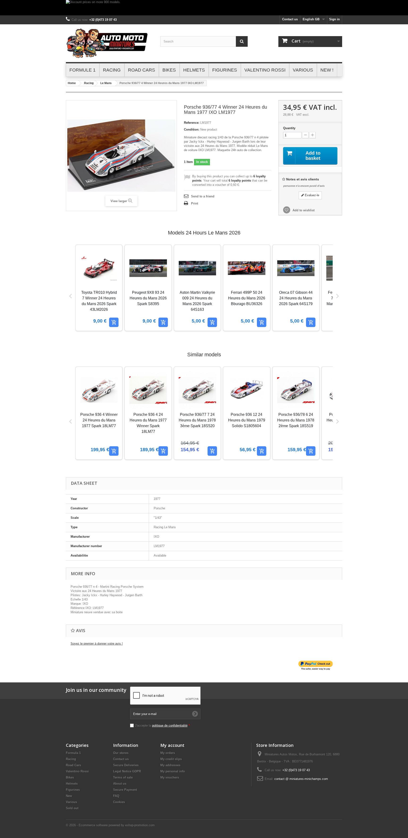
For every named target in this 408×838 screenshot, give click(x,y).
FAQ (116, 796)
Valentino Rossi (77, 771)
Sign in (334, 19)
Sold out (72, 808)
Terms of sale (123, 777)
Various (71, 802)
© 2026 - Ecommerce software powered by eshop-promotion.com (110, 825)
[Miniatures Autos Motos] (109, 43)
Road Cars (73, 765)
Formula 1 (73, 753)
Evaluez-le (311, 195)
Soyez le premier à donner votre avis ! (97, 643)
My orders (167, 753)
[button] (70, 296)
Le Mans (106, 83)
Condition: (191, 129)
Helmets (72, 783)
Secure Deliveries (126, 765)
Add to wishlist (303, 210)
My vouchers (169, 777)
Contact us (290, 19)
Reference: (191, 122)
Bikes (70, 777)
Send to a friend (202, 196)
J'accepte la (162, 725)
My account (172, 745)
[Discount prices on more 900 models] (204, 7)
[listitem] (99, 288)
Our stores (120, 753)
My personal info (172, 771)
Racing (89, 83)
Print (194, 203)
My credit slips (171, 759)
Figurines (73, 789)
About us (119, 783)
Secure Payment (125, 789)
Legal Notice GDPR (127, 771)
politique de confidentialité (169, 725)
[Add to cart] (114, 322)
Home (72, 83)
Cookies (119, 802)
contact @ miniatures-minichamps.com (301, 779)
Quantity (289, 128)
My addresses (170, 765)
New (69, 796)
